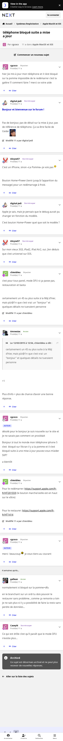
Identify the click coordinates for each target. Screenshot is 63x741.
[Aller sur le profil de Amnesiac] (5, 332)
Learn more (6, 5)
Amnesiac (15, 331)
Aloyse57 (15, 158)
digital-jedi (16, 101)
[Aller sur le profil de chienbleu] (5, 273)
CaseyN (14, 625)
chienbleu (15, 272)
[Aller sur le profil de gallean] (5, 580)
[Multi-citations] (4, 90)
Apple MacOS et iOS (42, 44)
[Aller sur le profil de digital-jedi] (5, 102)
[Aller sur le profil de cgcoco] (4, 44)
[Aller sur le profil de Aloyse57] (5, 160)
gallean (14, 579)
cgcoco (15, 44)
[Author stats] (59, 67)
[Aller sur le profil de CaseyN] (5, 627)
